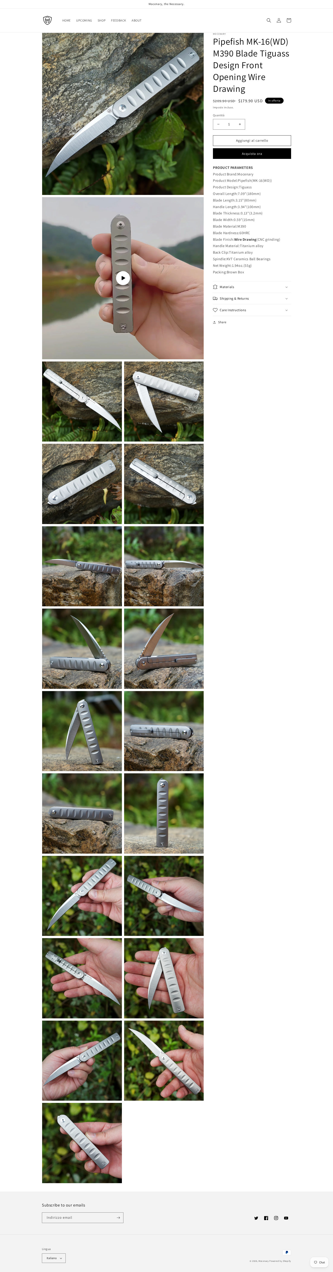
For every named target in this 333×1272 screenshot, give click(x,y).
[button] (269, 20)
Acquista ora (252, 153)
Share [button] (222, 322)
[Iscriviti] (118, 1217)
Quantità (218, 115)
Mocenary (263, 1261)
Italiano (52, 1258)
